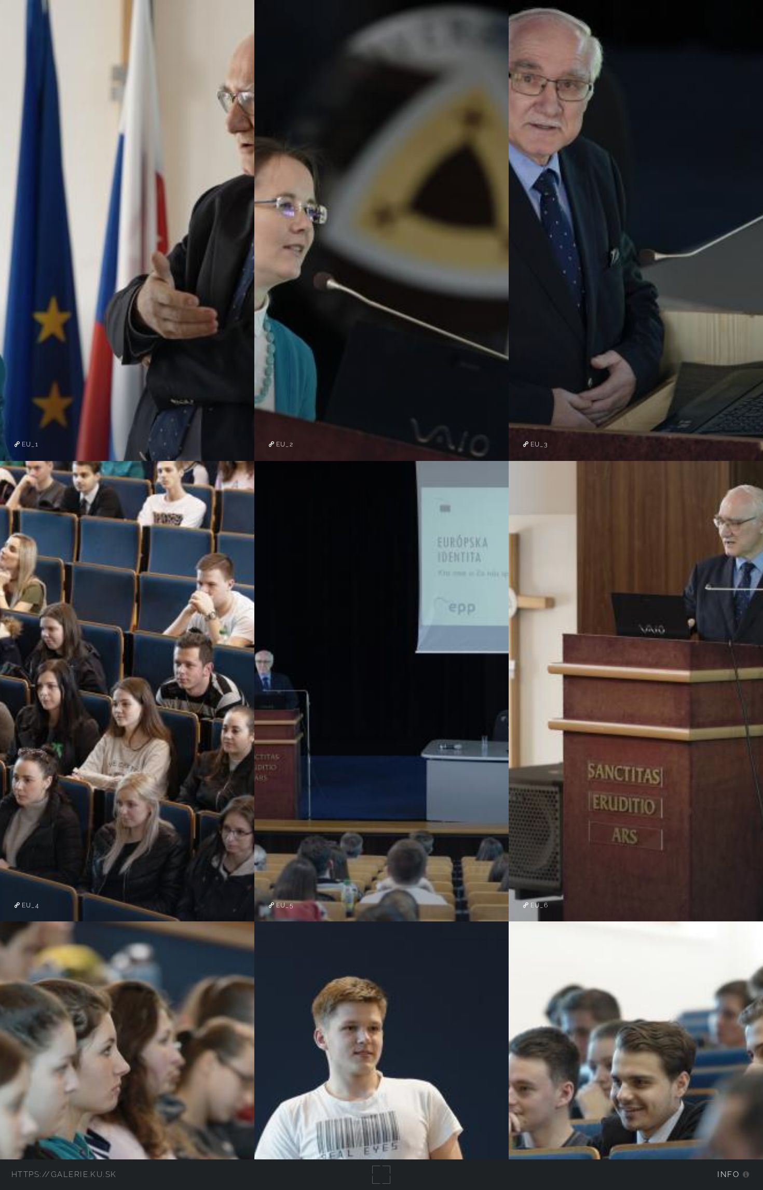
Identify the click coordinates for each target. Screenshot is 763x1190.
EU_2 (283, 444)
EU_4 (29, 905)
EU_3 (538, 444)
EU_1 (29, 444)
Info (728, 1174)
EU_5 (284, 905)
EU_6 (538, 905)
